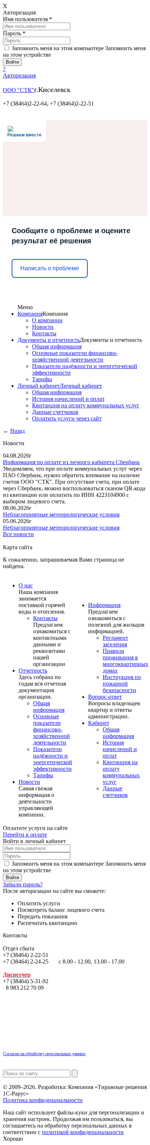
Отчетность (33, 670)
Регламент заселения (115, 641)
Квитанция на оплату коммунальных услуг (85, 405)
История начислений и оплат (68, 399)
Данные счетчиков (55, 412)
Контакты (44, 333)
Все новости (18, 534)
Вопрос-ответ (105, 697)
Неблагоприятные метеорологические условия (61, 514)
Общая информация (57, 346)
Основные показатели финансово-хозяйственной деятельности (75, 356)
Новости (43, 327)
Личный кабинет (38, 386)
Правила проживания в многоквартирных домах (125, 661)
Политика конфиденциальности (43, 1100)
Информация (104, 605)
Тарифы (42, 379)
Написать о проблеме (49, 268)
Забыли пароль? (23, 884)
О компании (47, 320)
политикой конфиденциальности (83, 1132)
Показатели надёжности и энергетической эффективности (52, 759)
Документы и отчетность (48, 340)
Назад (17, 431)
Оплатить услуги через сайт (67, 418)
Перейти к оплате (25, 834)
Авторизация (19, 75)
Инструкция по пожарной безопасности (122, 683)
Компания (30, 314)
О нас (26, 585)
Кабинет (98, 723)
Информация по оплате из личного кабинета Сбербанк (71, 462)
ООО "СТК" (18, 90)
